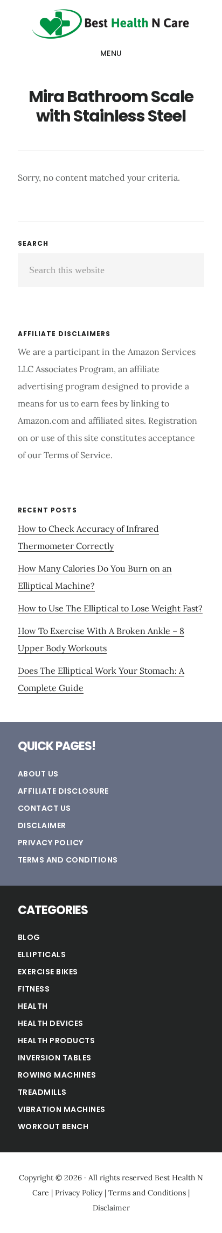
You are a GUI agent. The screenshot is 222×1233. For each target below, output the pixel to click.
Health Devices (51, 1023)
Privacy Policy (51, 842)
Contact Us (44, 808)
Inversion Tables (55, 1057)
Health (33, 1006)
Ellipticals (42, 954)
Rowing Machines (57, 1075)
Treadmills (42, 1092)
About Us (38, 773)
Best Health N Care (111, 23)
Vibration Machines (62, 1109)
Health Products (56, 1040)
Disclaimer (42, 825)
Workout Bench (53, 1126)
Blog (29, 937)
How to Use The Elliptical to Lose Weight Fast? (110, 608)
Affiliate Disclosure (63, 791)
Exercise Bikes (48, 971)
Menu (111, 53)
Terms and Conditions (68, 859)
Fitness (34, 988)
